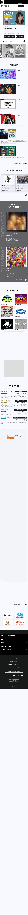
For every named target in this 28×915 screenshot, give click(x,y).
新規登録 (21, 6)
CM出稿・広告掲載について (14, 671)
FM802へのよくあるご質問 (14, 668)
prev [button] (1, 44)
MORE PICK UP (18, 163)
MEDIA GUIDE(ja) (14, 658)
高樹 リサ (7, 30)
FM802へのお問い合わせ (14, 664)
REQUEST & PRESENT (10, 36)
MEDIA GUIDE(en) (14, 661)
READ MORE (19, 279)
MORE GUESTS (18, 195)
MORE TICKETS (18, 604)
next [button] (27, 44)
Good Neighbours (17, 180)
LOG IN (15, 6)
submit (24, 41)
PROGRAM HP (21, 36)
